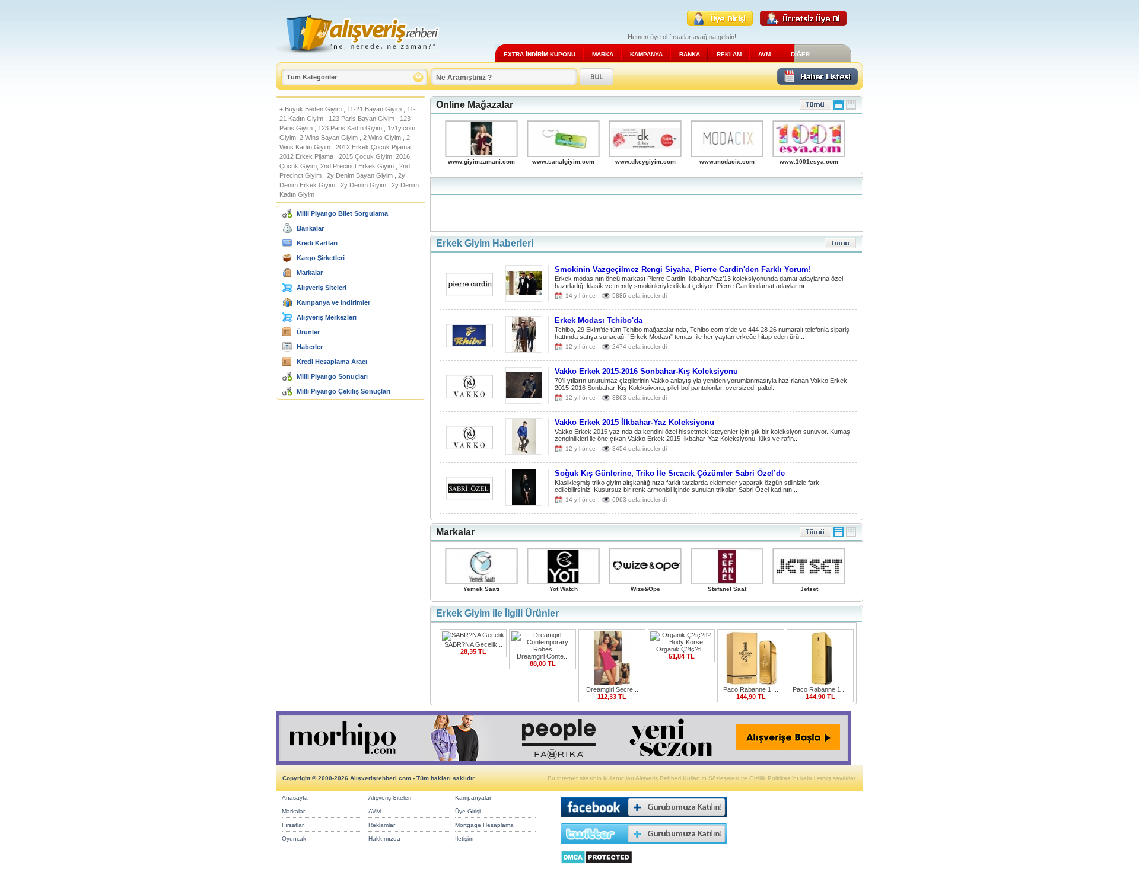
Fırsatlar (293, 825)
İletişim (464, 838)
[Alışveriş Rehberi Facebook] (644, 820)
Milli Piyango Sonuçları (332, 376)
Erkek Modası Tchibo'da (598, 320)
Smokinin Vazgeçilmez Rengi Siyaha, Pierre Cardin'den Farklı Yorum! (683, 269)
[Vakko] (469, 395)
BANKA (689, 54)
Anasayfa (295, 797)
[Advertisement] (647, 204)
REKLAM (729, 54)
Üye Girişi (468, 811)
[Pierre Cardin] (469, 293)
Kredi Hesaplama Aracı (332, 361)
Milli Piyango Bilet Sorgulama (342, 213)
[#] (838, 107)
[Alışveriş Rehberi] (358, 58)
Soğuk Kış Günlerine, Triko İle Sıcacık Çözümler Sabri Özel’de (670, 473)
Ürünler (308, 332)
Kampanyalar (473, 797)
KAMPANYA (646, 54)
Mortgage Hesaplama (484, 825)
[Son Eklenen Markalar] (815, 535)
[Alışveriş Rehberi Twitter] (644, 847)
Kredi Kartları (317, 243)
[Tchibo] (469, 344)
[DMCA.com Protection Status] (596, 867)
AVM (764, 54)
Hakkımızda (384, 838)
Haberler (310, 346)
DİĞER (800, 54)
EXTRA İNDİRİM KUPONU (539, 54)
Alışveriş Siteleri (321, 287)
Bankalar (310, 228)
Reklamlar (381, 825)
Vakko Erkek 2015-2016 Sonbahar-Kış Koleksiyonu (646, 371)
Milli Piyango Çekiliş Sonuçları (343, 391)
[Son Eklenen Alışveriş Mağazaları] (815, 107)
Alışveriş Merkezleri (327, 317)
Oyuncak (294, 838)
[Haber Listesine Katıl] (817, 81)
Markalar (310, 272)
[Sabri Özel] (469, 497)
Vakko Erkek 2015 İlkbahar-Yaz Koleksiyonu (634, 422)
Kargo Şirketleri (321, 257)
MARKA (602, 54)
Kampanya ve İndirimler (333, 302)
